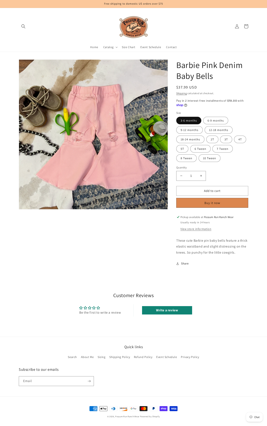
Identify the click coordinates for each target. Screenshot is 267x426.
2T (212, 139)
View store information (195, 229)
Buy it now (212, 203)
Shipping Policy (119, 357)
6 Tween (200, 149)
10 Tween (209, 158)
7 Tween (222, 149)
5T (182, 149)
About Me (87, 357)
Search (72, 357)
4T (240, 139)
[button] (23, 26)
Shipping (181, 93)
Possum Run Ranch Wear (127, 416)
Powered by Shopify (150, 416)
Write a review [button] (167, 310)
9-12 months (189, 130)
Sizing (102, 357)
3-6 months (189, 120)
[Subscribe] (89, 381)
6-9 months (216, 120)
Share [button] (185, 263)
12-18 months (218, 130)
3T (226, 139)
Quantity (181, 167)
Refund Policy (143, 357)
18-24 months (190, 139)
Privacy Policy (190, 357)
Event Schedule (166, 357)
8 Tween (186, 158)
